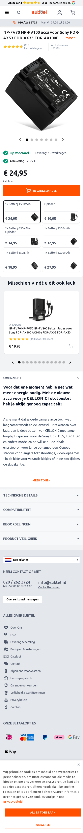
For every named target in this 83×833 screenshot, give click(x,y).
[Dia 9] (52, 362)
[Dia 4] (31, 362)
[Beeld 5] (46, 139)
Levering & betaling (22, 642)
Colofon (15, 707)
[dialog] (41, 796)
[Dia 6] (39, 362)
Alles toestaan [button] (43, 812)
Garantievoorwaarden (23, 685)
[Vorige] (20, 139)
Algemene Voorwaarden (25, 671)
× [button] (78, 764)
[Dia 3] (27, 362)
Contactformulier (49, 587)
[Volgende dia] (70, 362)
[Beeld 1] (27, 139)
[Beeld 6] (51, 139)
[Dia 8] (48, 362)
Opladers (15, 324)
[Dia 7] (44, 362)
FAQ (13, 634)
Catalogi (15, 656)
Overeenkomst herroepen (22, 599)
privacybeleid (13, 801)
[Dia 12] (64, 362)
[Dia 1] (19, 362)
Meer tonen (41, 480)
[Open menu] (8, 12)
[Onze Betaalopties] (9, 737)
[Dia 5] (35, 362)
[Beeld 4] (41, 139)
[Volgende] (62, 139)
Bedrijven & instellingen (25, 649)
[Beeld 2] (31, 139)
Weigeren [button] (42, 824)
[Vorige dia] (12, 362)
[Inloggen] (59, 12)
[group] (13, 47)
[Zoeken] (19, 12)
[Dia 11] (60, 362)
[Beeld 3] (36, 139)
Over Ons (16, 627)
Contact (15, 663)
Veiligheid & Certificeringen (27, 692)
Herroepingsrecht (21, 678)
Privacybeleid (18, 700)
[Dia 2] (23, 362)
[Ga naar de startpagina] (39, 11)
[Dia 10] (56, 362)
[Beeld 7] (56, 139)
